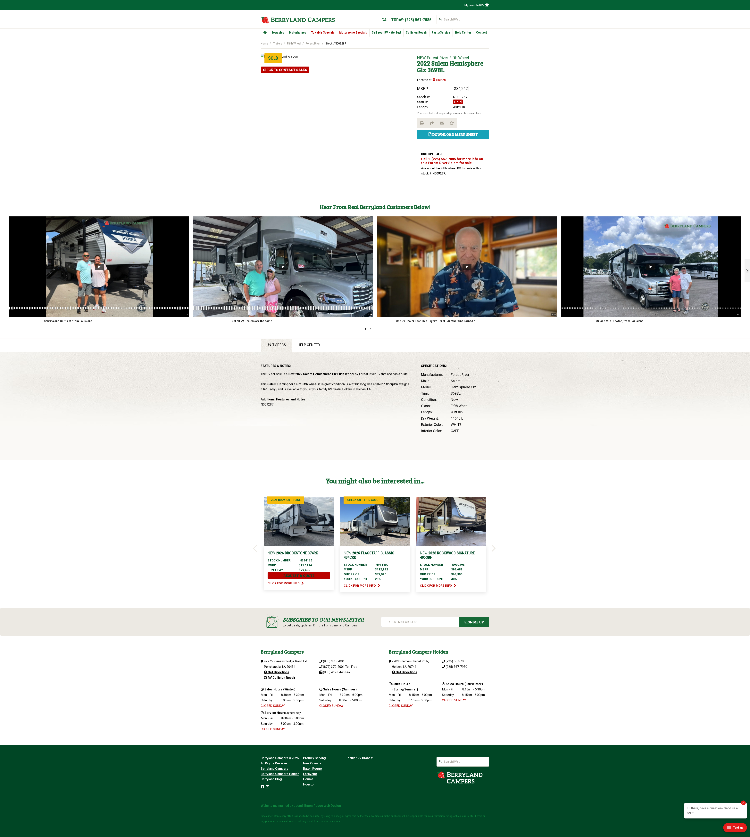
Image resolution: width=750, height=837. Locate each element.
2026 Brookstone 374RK (293, 553)
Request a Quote (298, 575)
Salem (439, 63)
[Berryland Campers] (298, 19)
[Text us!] (735, 829)
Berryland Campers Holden (280, 774)
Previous (255, 549)
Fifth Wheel (294, 43)
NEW (421, 57)
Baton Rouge (312, 768)
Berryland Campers (274, 768)
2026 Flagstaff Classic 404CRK (369, 555)
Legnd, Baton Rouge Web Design (317, 806)
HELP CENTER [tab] (309, 345)
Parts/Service (441, 32)
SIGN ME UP (474, 622)
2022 (423, 63)
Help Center (463, 32)
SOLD (273, 58)
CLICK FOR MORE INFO (284, 583)
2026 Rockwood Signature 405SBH (447, 555)
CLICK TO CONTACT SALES (285, 69)
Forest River (313, 43)
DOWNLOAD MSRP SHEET (454, 134)
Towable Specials (322, 32)
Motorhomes (297, 32)
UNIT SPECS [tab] (276, 345)
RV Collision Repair (281, 678)
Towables (277, 32)
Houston (309, 784)
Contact (481, 32)
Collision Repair (416, 32)
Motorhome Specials (353, 32)
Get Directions (278, 672)
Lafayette (310, 774)
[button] (747, 270)
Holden (440, 80)
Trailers (277, 43)
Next (494, 549)
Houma (308, 779)
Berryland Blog (271, 779)
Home (264, 43)
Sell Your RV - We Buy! (386, 32)
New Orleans (312, 763)
